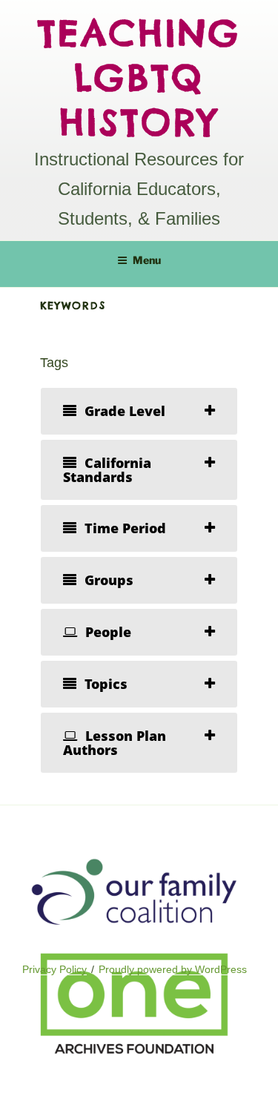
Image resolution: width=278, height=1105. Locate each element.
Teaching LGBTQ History (139, 77)
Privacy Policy (54, 969)
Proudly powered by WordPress (173, 969)
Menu (147, 260)
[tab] (139, 411)
